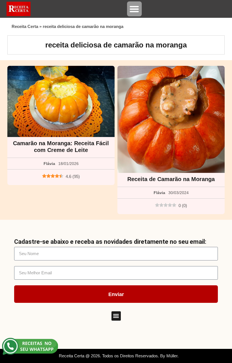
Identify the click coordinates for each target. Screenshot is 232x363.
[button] (134, 8)
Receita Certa (25, 26)
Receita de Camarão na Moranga (171, 179)
